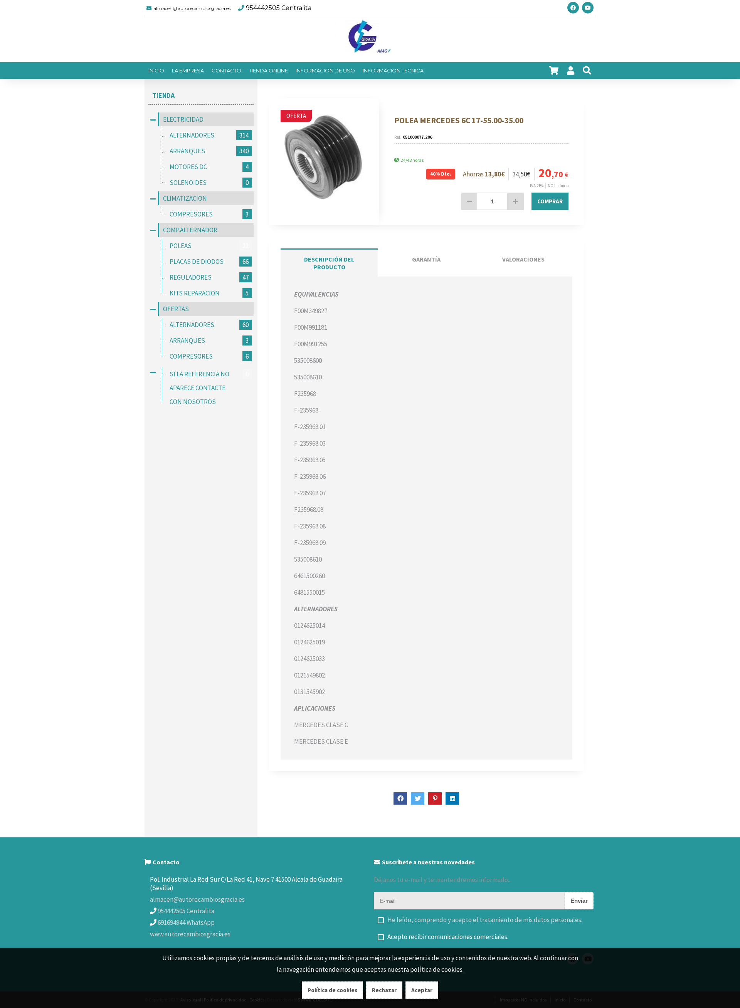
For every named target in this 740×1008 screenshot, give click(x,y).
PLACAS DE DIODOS (209, 261)
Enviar (579, 900)
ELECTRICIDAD (183, 119)
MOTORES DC (209, 167)
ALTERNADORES (209, 135)
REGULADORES (209, 277)
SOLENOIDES (209, 182)
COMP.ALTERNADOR (190, 230)
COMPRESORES (209, 214)
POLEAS (209, 246)
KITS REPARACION (209, 293)
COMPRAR (550, 201)
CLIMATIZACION (185, 198)
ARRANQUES (209, 151)
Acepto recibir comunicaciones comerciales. (447, 937)
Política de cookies (332, 990)
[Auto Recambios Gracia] (370, 39)
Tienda (163, 95)
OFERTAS (176, 309)
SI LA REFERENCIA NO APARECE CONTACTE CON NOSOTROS (209, 388)
